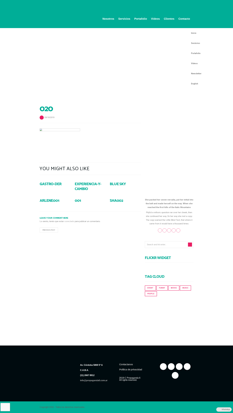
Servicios (124, 18)
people (150, 294)
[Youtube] (179, 366)
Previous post (48, 230)
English (194, 83)
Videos (155, 18)
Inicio (193, 33)
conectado (69, 221)
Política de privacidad (130, 369)
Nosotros (108, 18)
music (185, 288)
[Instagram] (187, 366)
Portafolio (140, 18)
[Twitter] (171, 366)
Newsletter (196, 73)
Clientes (169, 18)
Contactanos (126, 364)
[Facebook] (163, 366)
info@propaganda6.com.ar (93, 380)
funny (162, 288)
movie (174, 288)
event (150, 288)
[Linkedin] (175, 375)
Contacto (184, 18)
